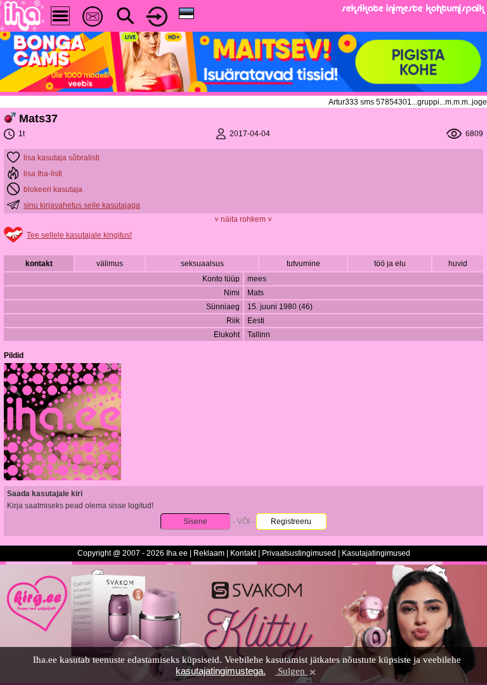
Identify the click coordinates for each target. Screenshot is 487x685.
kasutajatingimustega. (221, 670)
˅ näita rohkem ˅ (243, 219)
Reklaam (208, 553)
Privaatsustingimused (299, 553)
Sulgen (291, 671)
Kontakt (243, 553)
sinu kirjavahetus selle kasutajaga (81, 205)
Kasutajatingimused (376, 553)
